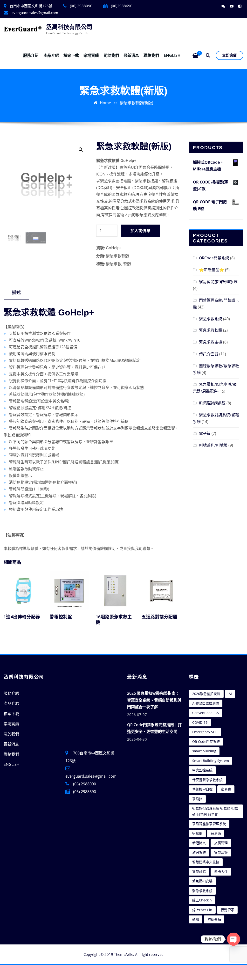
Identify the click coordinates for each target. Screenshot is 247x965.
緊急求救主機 (210, 342)
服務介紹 (31, 55)
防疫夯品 (214, 919)
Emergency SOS (205, 732)
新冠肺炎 (199, 843)
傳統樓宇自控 (202, 789)
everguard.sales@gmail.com (35, 12)
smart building (204, 751)
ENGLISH (172, 55)
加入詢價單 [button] (50, 625)
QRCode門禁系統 (214, 258)
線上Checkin (202, 900)
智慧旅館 (199, 871)
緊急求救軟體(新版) (136, 102)
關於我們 (111, 55)
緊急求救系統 (210, 319)
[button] (80, 149)
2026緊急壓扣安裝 (206, 693)
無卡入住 (221, 871)
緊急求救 (113, 263)
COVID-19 (199, 722)
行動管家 (227, 909)
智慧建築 (221, 852)
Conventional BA (205, 712)
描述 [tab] (16, 292)
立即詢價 (229, 55)
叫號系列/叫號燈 (213, 445)
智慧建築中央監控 (205, 862)
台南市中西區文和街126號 (31, 5)
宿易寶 (226, 789)
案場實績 (91, 55)
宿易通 (216, 833)
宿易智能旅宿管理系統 (218, 281)
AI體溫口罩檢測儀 (205, 703)
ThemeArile (123, 954)
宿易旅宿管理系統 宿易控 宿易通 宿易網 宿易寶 (215, 811)
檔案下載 (71, 55)
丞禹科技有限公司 (69, 27)
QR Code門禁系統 (206, 741)
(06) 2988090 (84, 784)
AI (230, 693)
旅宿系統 (199, 852)
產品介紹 (51, 55)
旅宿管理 (221, 843)
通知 (195, 919)
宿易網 (197, 833)
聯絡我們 (151, 55)
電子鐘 (205, 433)
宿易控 (197, 799)
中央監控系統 (202, 770)
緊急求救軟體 (117, 255)
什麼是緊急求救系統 (207, 779)
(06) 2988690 (84, 791)
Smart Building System (210, 760)
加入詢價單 (140, 230)
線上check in (202, 909)
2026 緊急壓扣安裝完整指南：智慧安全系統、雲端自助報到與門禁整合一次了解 (154, 700)
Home (105, 102)
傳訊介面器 (208, 354)
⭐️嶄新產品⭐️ (211, 269)
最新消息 (131, 55)
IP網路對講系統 (212, 403)
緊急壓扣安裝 (202, 881)
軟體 (127, 263)
